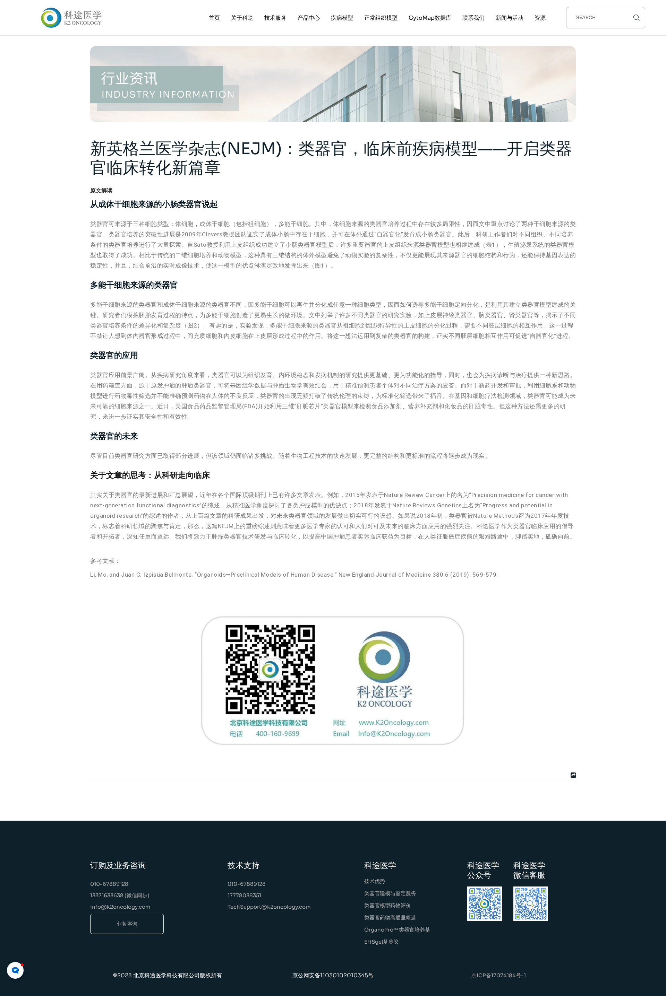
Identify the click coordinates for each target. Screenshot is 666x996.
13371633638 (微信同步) (120, 895)
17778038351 (244, 895)
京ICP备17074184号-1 (498, 975)
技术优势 (374, 881)
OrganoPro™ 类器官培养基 (397, 929)
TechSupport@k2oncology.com (269, 906)
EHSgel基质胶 (381, 941)
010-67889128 (109, 884)
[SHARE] (572, 775)
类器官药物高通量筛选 (390, 917)
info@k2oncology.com (120, 906)
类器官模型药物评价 (387, 905)
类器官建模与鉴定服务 (390, 893)
